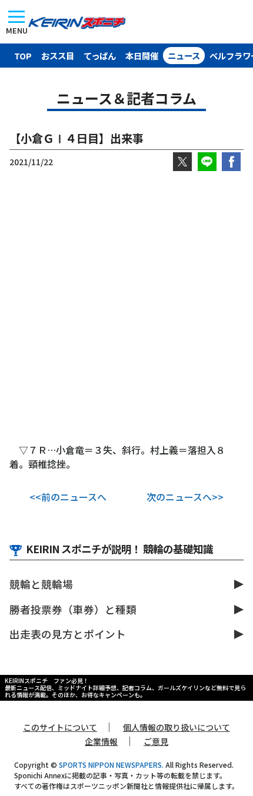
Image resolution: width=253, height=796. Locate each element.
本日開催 (141, 55)
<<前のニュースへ (67, 497)
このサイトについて (60, 727)
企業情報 (101, 741)
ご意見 (156, 741)
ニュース (184, 55)
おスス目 (57, 55)
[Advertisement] (126, 306)
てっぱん (100, 55)
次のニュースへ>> (185, 497)
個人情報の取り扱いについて (176, 727)
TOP (23, 55)
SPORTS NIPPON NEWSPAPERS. (111, 765)
